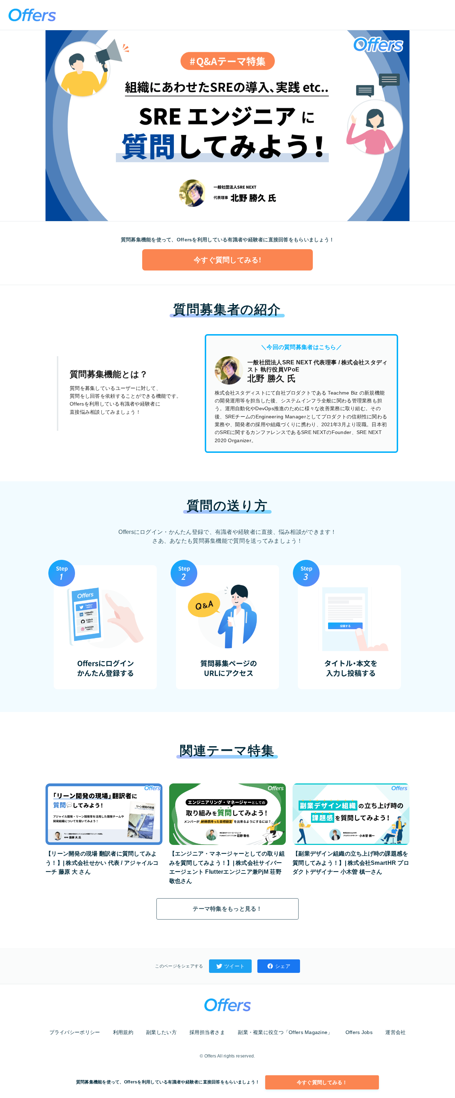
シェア (282, 966)
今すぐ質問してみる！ (322, 1082)
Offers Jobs (359, 1032)
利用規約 (123, 1032)
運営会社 (395, 1032)
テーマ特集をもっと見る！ (227, 909)
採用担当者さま (207, 1032)
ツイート (234, 966)
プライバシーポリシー (74, 1032)
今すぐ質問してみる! (227, 260)
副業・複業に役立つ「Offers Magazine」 (285, 1032)
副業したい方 (161, 1032)
